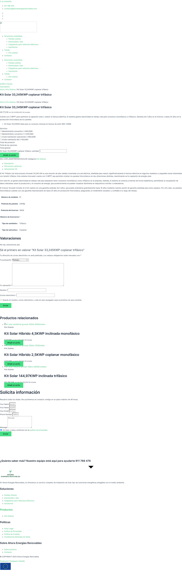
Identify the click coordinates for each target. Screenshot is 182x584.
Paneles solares (14, 39)
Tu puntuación (6, 260)
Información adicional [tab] (12, 166)
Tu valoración (6, 285)
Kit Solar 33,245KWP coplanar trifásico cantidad (19, 151)
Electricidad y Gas (15, 42)
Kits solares (13, 53)
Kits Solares (10, 89)
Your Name (4, 404)
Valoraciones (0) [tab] (10, 169)
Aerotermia (12, 47)
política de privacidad (38, 430)
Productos (6, 509)
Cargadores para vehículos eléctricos (23, 44)
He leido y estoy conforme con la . (25, 430)
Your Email (4, 411)
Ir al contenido (5, 1)
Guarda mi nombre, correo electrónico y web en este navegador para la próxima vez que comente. (42, 300)
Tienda (7, 50)
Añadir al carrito (9, 155)
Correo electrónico (8, 295)
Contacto (8, 56)
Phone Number (6, 414)
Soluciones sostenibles (13, 36)
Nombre (4, 290)
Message (4, 427)
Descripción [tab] (9, 163)
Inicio (2, 89)
